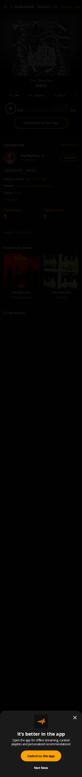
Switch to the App (40, 756)
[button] (41, 388)
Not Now (41, 767)
